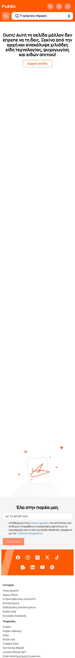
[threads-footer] (37, 557)
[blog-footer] (23, 567)
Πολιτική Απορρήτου (30, 533)
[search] (17, 16)
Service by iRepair (13, 648)
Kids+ (6, 635)
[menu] (6, 16)
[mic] (69, 16)
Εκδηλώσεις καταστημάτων (19, 607)
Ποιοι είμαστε (11, 590)
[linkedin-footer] (33, 567)
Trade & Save (11, 643)
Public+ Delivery (12, 631)
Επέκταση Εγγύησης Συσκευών (22, 656)
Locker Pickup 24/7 (14, 652)
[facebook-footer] (18, 557)
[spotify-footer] (52, 567)
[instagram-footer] (28, 557)
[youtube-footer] (42, 567)
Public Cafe (9, 611)
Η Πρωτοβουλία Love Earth (19, 599)
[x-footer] (47, 557)
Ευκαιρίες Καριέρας (14, 616)
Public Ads (9, 639)
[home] (9, 9)
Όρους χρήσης (40, 523)
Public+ (7, 627)
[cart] (67, 6)
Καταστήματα (11, 603)
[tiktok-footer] (57, 557)
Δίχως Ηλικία (10, 595)
